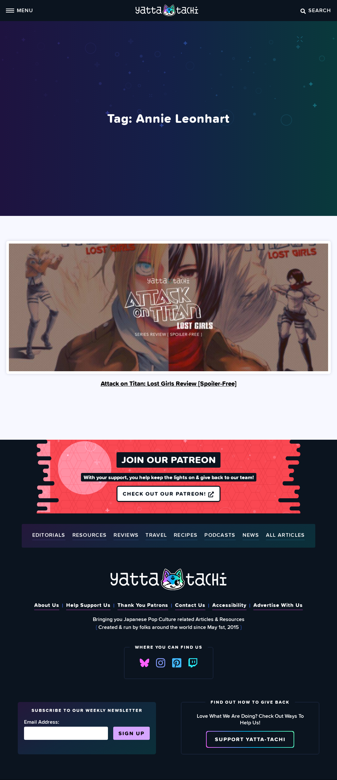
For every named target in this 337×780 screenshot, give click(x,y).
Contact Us (190, 605)
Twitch (193, 663)
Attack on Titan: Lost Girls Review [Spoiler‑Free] (169, 383)
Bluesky (144, 663)
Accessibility (229, 605)
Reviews (126, 535)
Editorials (48, 535)
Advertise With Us (278, 605)
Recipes (185, 535)
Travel (156, 535)
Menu (25, 10)
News (251, 535)
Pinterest (176, 663)
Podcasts (219, 535)
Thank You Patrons (142, 605)
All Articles (285, 535)
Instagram (160, 663)
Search (319, 10)
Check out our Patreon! (165, 494)
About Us (46, 605)
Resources (89, 535)
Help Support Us (88, 605)
